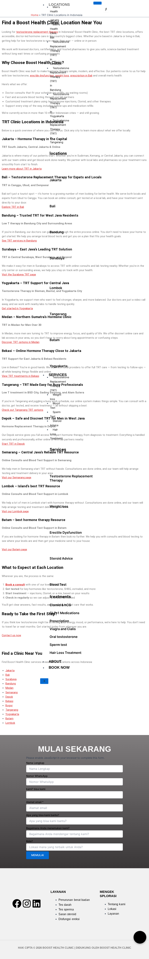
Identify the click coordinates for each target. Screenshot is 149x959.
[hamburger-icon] (97, 3)
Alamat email (34, 802)
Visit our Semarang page (16, 477)
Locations (59, 5)
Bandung (57, 232)
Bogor (9, 705)
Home (34, 15)
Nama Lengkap (35, 762)
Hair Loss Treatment (56, 434)
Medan (9, 688)
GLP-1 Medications (64, 613)
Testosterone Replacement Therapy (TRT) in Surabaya (59, 52)
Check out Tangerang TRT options (22, 410)
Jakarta (55, 180)
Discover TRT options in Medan (20, 342)
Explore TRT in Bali (13, 207)
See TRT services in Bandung (19, 240)
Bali (52, 206)
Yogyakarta (58, 366)
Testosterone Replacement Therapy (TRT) (59, 384)
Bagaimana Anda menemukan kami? (47, 828)
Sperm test (58, 645)
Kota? (29, 841)
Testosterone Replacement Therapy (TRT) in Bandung (59, 79)
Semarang (11, 692)
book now (59, 667)
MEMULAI (37, 855)
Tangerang (58, 314)
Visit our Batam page (14, 549)
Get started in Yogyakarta (17, 308)
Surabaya (57, 258)
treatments (60, 596)
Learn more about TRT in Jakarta (22, 168)
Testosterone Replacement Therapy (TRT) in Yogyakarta (59, 105)
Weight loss (55, 397)
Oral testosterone (64, 637)
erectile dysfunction (42, 75)
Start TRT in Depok (13, 443)
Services (58, 449)
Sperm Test (55, 414)
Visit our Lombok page (15, 511)
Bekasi (9, 701)
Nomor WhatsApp (37, 775)
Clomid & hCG (60, 605)
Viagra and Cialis (63, 629)
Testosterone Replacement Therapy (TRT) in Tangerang (59, 131)
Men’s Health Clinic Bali (55, 31)
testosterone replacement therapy (37, 32)
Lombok (56, 288)
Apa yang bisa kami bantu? (42, 815)
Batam (55, 340)
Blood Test (55, 405)
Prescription (59, 621)
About (55, 661)
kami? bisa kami (35, 788)
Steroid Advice (55, 423)
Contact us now (11, 635)
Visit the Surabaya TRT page (19, 274)
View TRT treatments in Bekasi (20, 376)
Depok (9, 696)
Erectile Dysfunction (66, 532)
